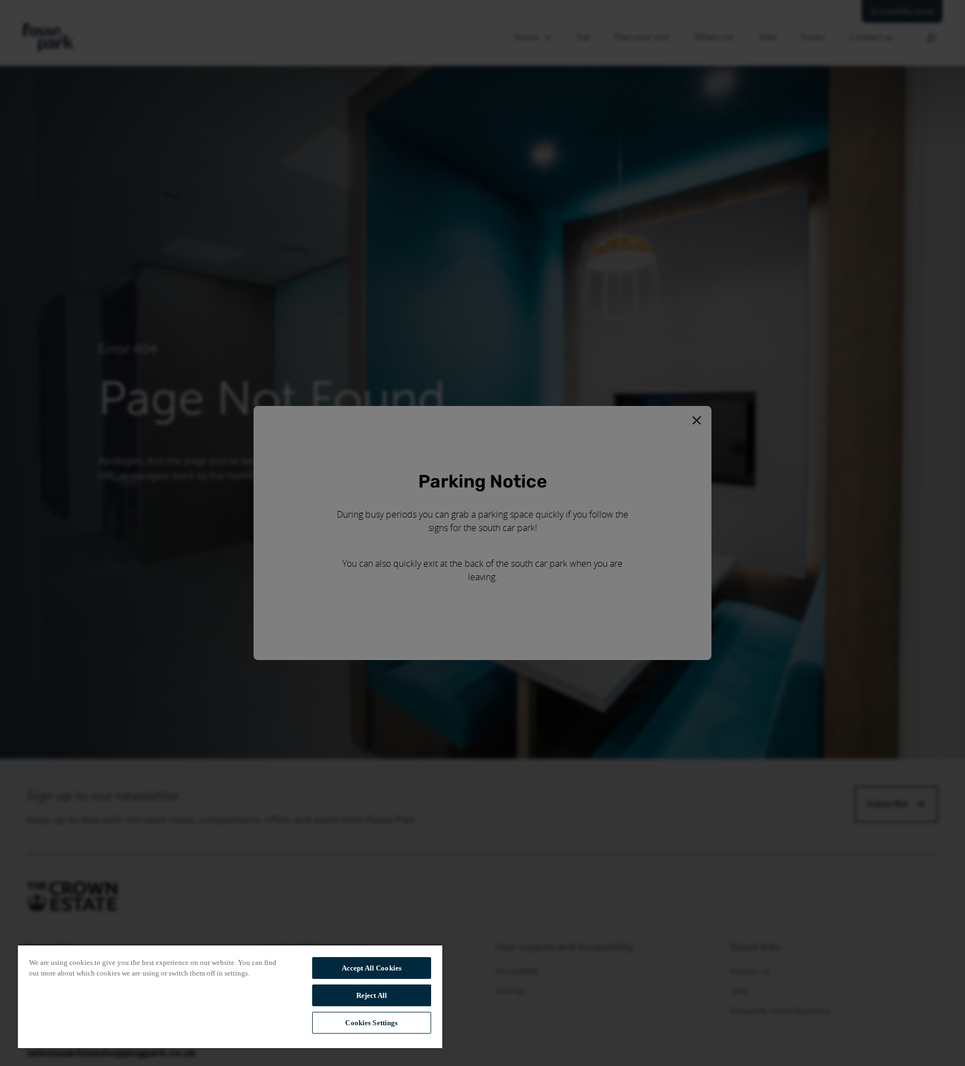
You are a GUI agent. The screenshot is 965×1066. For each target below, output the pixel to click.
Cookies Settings (371, 1023)
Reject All (371, 995)
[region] (230, 996)
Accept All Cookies (372, 968)
